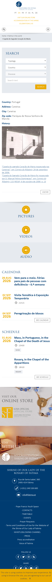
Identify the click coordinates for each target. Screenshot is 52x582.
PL (33, 12)
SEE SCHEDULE (42, 377)
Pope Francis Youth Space (27, 506)
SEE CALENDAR (42, 320)
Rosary (18, 371)
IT (26, 12)
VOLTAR (45, 192)
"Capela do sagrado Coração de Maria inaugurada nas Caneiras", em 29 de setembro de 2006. (25, 169)
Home (4, 36)
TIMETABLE (27, 513)
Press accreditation (26, 539)
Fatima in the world (15, 36)
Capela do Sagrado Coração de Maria (17, 39)
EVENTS (27, 517)
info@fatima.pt (29, 494)
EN (19, 12)
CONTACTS (27, 510)
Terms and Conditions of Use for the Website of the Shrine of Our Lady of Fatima (27, 527)
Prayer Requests (27, 521)
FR (23, 12)
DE (36, 12)
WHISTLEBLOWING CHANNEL (27, 531)
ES (29, 12)
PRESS (27, 535)
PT (16, 12)
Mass (18, 350)
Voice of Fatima (26, 543)
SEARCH (40, 86)
